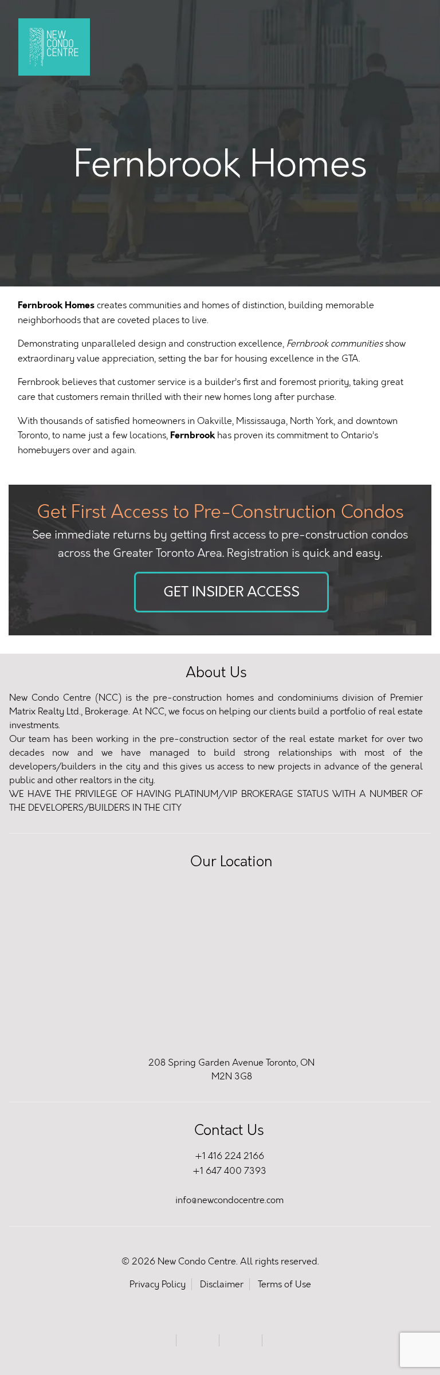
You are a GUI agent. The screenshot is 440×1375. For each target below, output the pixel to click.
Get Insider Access (231, 592)
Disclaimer (221, 1284)
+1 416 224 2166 (229, 1156)
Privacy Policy (157, 1284)
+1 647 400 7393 (229, 1171)
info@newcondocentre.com (229, 1200)
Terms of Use (284, 1284)
